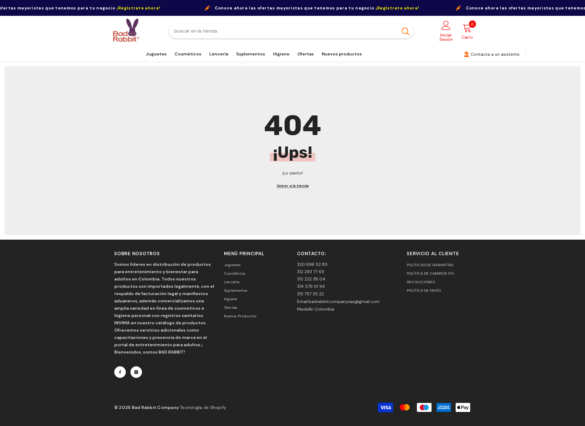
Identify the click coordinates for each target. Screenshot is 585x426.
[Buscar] (291, 31)
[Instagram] (136, 372)
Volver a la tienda (293, 185)
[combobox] (283, 31)
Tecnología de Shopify (203, 407)
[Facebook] (120, 372)
